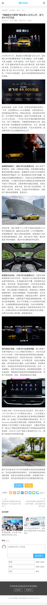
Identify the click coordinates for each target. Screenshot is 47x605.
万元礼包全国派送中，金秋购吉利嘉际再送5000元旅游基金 (34, 530)
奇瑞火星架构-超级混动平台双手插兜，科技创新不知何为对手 (35, 503)
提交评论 (39, 556)
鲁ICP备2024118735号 (32, 598)
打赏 (29, 485)
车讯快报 (23, 3)
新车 (18, 10)
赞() (20, 485)
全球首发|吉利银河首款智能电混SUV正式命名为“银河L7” (11, 503)
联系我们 (18, 590)
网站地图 (22, 598)
